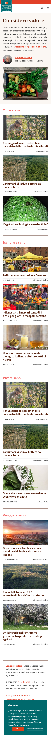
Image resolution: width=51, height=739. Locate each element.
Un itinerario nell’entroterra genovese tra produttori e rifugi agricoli (22, 636)
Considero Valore (14, 666)
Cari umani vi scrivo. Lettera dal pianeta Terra (22, 185)
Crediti (25, 695)
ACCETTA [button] (18, 728)
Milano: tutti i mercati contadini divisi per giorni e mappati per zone (24, 314)
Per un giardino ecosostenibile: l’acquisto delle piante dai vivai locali (25, 145)
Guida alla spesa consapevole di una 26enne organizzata (24, 495)
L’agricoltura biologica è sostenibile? (25, 224)
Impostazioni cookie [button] (35, 728)
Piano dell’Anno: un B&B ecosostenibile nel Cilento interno (23, 594)
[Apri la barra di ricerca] (42, 8)
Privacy (9, 695)
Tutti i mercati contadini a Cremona (24, 275)
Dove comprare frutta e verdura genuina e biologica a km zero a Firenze (22, 552)
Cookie (17, 695)
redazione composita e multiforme (30, 47)
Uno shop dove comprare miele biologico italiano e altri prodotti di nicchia (24, 357)
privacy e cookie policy (28, 716)
